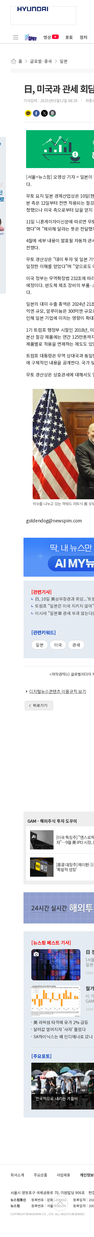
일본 (40, 645)
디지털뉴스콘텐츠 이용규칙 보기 (57, 691)
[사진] (55, 964)
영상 (47, 37)
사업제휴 (63, 1175)
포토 (69, 37)
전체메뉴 (15, 37)
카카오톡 (28, 113)
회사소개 (17, 1175)
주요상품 (40, 1175)
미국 (58, 645)
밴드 (52, 113)
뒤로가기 (40, 705)
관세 (76, 645)
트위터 (44, 113)
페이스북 (36, 113)
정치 (83, 37)
